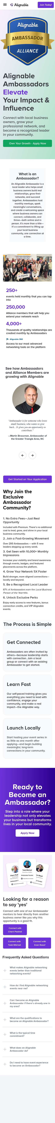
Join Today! (46, 4)
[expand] (4, 970)
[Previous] (22, 455)
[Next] (32, 455)
